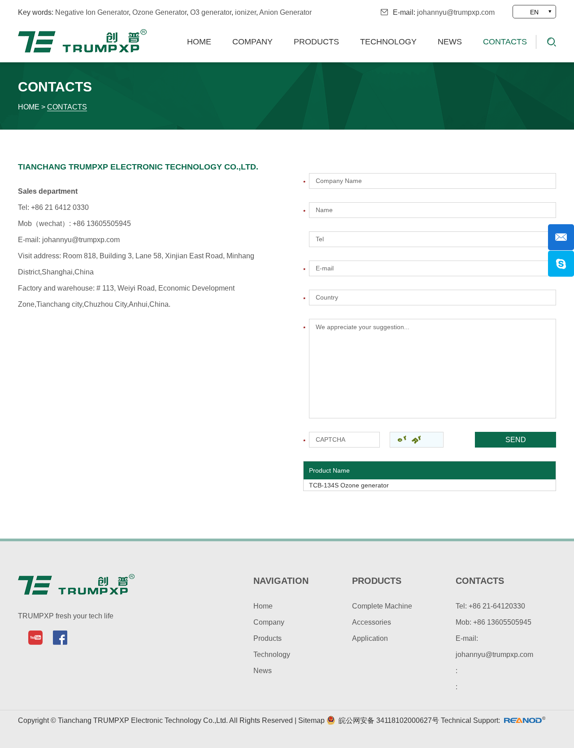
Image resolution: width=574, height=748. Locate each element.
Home (199, 41)
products (376, 581)
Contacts (505, 41)
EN (534, 12)
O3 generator (210, 12)
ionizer (245, 12)
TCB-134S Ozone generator (349, 485)
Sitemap (312, 720)
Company (252, 41)
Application (370, 638)
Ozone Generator (159, 12)
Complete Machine (382, 606)
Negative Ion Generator (92, 12)
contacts (480, 581)
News (450, 41)
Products (316, 41)
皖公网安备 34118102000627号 (388, 720)
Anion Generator (285, 12)
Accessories (371, 622)
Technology (388, 41)
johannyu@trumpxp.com (456, 12)
